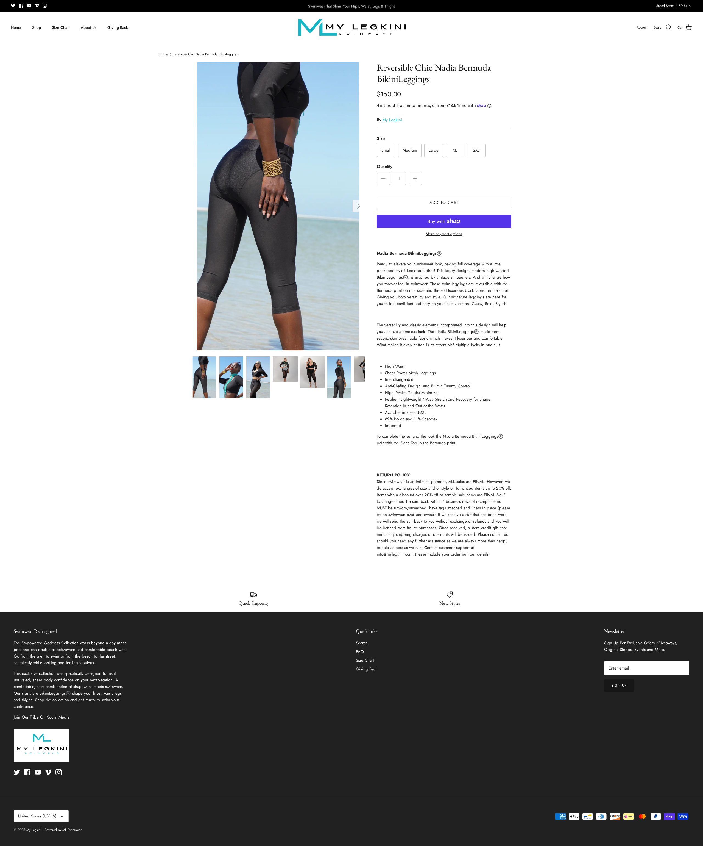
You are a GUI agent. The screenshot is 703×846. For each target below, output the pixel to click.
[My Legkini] (351, 27)
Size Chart (61, 27)
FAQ (360, 652)
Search (362, 643)
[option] (278, 206)
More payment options (444, 234)
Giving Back (117, 27)
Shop (36, 27)
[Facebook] (21, 6)
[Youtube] (29, 6)
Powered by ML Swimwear (63, 829)
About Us (88, 27)
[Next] (359, 206)
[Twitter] (13, 6)
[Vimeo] (37, 6)
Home (16, 27)
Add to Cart (444, 202)
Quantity (384, 167)
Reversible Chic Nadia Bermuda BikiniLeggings (206, 54)
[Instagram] (45, 6)
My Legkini (392, 120)
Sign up (619, 685)
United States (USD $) (671, 5)
